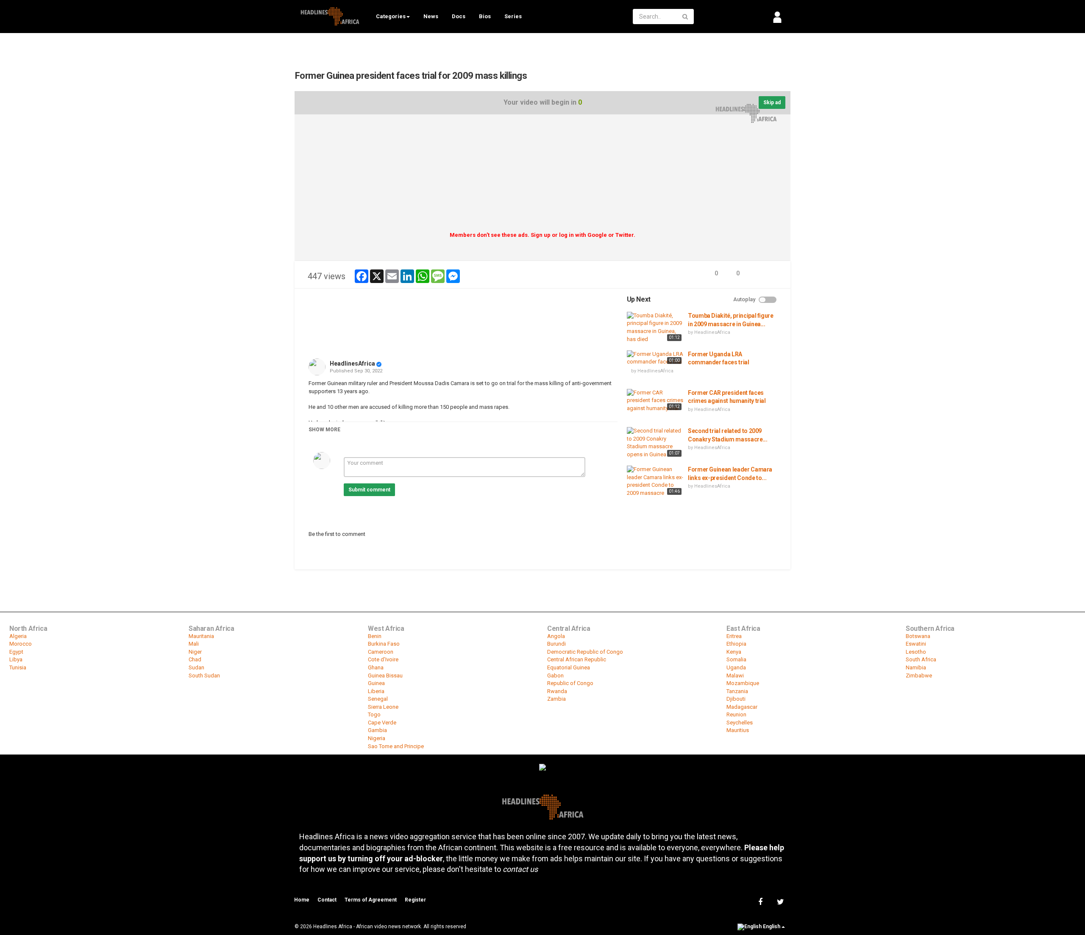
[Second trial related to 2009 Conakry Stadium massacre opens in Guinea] (655, 442)
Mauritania (201, 636)
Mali (194, 644)
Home (301, 900)
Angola (556, 636)
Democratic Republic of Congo (585, 652)
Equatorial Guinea (568, 667)
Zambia (556, 699)
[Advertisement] (542, 176)
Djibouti (736, 699)
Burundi (556, 644)
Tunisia (17, 667)
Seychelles (739, 722)
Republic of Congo (570, 683)
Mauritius (737, 730)
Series (513, 16)
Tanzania (737, 691)
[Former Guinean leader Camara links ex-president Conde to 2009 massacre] (655, 481)
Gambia (377, 730)
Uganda (736, 667)
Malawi (735, 675)
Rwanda (557, 691)
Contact (327, 900)
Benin (374, 636)
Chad (195, 659)
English (772, 926)
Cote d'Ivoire (383, 659)
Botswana (918, 636)
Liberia (376, 691)
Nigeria (376, 738)
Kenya (733, 652)
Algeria (18, 636)
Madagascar (741, 707)
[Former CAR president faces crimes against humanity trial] (655, 401)
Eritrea (734, 636)
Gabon (555, 675)
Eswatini (916, 644)
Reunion (736, 714)
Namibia (916, 667)
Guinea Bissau (385, 675)
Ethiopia (736, 644)
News (430, 16)
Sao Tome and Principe (396, 746)
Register (415, 900)
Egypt (16, 652)
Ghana (376, 667)
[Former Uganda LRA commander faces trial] (655, 358)
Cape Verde (382, 722)
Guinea (376, 683)
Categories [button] (391, 16)
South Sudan (204, 675)
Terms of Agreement (371, 900)
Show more (324, 430)
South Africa (921, 659)
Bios (485, 16)
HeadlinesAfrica (352, 363)
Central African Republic (576, 659)
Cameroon (380, 652)
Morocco (20, 644)
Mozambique (742, 683)
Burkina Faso (384, 644)
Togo (374, 714)
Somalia (736, 659)
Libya (15, 659)
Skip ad (772, 102)
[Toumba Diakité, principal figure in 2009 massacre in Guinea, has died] (655, 327)
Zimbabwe (919, 675)
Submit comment (369, 490)
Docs (458, 16)
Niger (195, 652)
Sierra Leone (383, 707)
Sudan (196, 667)
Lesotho (916, 652)
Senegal (378, 699)
